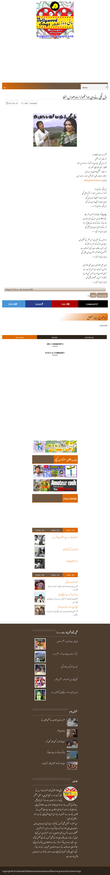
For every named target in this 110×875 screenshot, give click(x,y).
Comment (91, 304)
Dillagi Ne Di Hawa (92, 179)
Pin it (64, 304)
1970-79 (39, 530)
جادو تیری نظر (61, 730)
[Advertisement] (55, 62)
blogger (20, 337)
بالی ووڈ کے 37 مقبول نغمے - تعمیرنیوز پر (53, 763)
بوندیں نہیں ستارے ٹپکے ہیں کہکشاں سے (64, 691)
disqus (55, 337)
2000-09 (39, 574)
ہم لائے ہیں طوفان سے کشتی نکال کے (53, 719)
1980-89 (70, 574)
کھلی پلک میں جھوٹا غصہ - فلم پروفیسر (66, 679)
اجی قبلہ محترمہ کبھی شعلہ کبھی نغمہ (55, 741)
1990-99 (55, 574)
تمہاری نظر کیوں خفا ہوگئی (69, 666)
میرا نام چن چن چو (72, 560)
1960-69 (55, 530)
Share (38, 304)
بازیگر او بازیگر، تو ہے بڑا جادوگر (56, 752)
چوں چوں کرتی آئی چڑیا (70, 548)
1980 (26, 103)
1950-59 (70, 530)
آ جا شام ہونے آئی (71, 581)
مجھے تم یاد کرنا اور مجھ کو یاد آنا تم (68, 606)
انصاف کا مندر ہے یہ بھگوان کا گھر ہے (65, 536)
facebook (89, 337)
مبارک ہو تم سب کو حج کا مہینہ (68, 594)
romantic (33, 103)
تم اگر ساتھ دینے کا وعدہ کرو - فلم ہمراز (65, 653)
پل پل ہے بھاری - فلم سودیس (67, 640)
